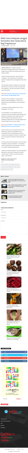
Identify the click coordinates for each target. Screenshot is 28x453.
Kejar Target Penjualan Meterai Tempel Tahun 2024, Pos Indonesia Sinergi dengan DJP (17, 186)
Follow (24, 355)
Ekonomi (5, 34)
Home (2, 34)
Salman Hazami (5, 45)
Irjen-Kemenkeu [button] (5, 164)
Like (25, 351)
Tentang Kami (4, 419)
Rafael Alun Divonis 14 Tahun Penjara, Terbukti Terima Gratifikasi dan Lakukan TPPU (16, 192)
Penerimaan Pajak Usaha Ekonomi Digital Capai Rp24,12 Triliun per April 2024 (16, 181)
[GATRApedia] (7, 437)
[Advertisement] (14, 15)
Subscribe (24, 358)
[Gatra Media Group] (8, 434)
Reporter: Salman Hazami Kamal (9, 158)
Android (18, 449)
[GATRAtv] (7, 440)
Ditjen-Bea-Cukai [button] (5, 169)
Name (2, 209)
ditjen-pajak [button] (17, 166)
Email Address (3, 215)
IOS (22, 449)
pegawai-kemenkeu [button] (14, 164)
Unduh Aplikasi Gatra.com (10, 449)
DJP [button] (11, 169)
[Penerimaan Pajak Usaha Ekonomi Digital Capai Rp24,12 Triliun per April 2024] (4, 181)
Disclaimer (3, 427)
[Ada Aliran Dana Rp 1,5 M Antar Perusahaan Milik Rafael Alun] (4, 197)
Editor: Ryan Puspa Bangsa (8, 160)
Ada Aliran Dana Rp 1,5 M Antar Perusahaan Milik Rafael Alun (15, 196)
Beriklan (2, 425)
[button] (26, 49)
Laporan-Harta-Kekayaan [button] (7, 166)
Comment (3, 220)
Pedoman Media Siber (5, 421)
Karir (2, 423)
